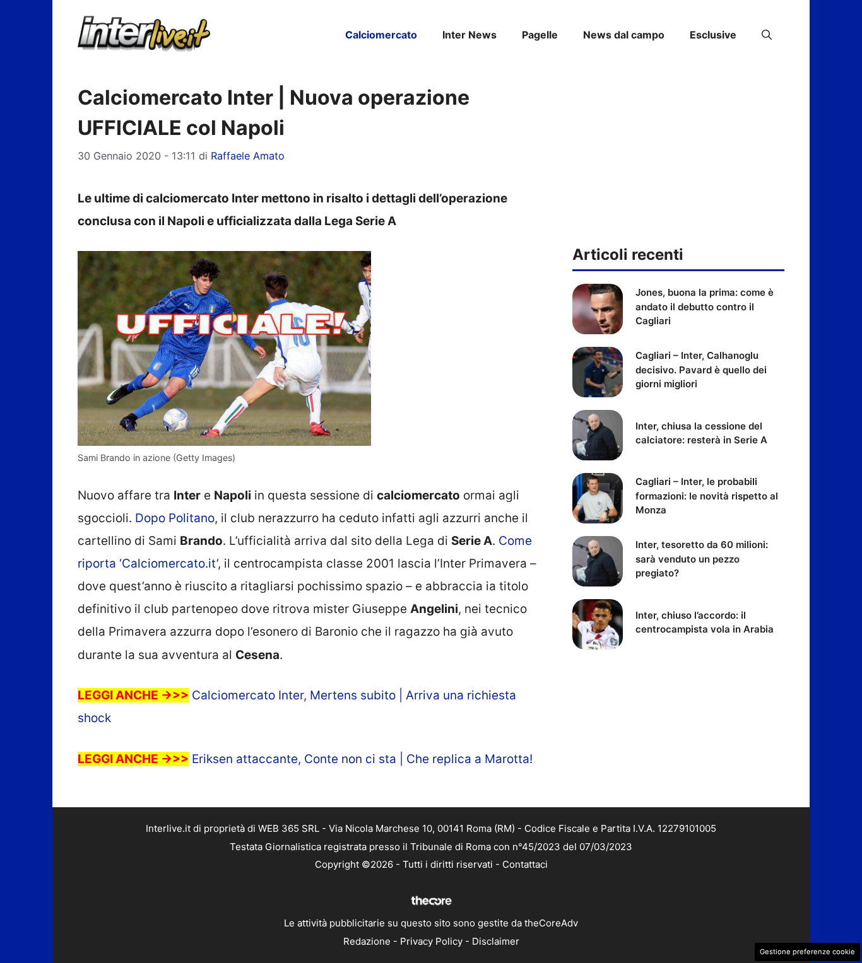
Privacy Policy (431, 941)
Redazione (367, 941)
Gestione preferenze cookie (807, 951)
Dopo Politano (175, 518)
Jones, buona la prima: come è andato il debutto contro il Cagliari (704, 306)
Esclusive (713, 34)
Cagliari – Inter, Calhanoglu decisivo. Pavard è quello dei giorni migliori (701, 369)
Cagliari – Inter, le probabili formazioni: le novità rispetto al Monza (706, 496)
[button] (766, 35)
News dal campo (623, 34)
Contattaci (525, 864)
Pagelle (540, 34)
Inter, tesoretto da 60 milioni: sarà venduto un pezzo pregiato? (701, 559)
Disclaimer (495, 941)
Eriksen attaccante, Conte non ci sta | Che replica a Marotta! (362, 759)
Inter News (469, 34)
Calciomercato (381, 34)
